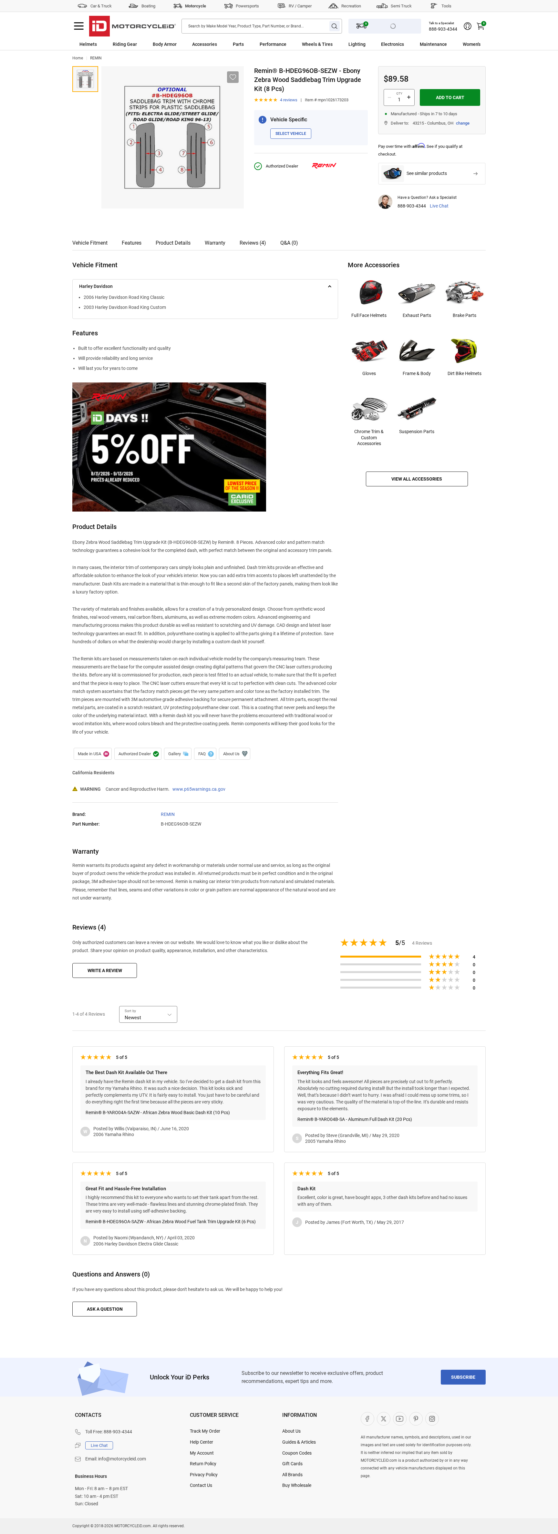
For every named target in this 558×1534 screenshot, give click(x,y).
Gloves (369, 373)
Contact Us (201, 1485)
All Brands (292, 1474)
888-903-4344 (443, 29)
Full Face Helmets (369, 315)
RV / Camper (300, 6)
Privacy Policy (204, 1474)
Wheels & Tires (317, 44)
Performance (273, 44)
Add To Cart (450, 97)
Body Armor (165, 44)
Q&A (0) (289, 243)
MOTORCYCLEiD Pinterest (416, 1419)
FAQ (205, 754)
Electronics (392, 44)
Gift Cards (292, 1463)
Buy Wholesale (296, 1485)
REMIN (96, 58)
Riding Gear (125, 44)
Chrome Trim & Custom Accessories (369, 437)
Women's (471, 44)
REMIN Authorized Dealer (137, 754)
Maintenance (433, 44)
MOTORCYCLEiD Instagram (432, 1419)
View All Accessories (416, 479)
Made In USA (93, 754)
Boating (148, 6)
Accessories (204, 44)
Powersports (247, 6)
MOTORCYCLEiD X (383, 1419)
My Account (202, 1453)
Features (131, 243)
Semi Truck (401, 6)
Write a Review (105, 970)
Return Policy (203, 1463)
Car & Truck (101, 6)
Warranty (215, 243)
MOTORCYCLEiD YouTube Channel (400, 1419)
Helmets (88, 44)
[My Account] (467, 26)
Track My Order (205, 1431)
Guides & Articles (299, 1442)
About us (234, 754)
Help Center (201, 1442)
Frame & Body (417, 373)
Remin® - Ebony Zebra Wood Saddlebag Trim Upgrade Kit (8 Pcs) (85, 79)
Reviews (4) (253, 243)
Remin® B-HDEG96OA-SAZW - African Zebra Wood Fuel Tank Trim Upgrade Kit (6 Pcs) (171, 1221)
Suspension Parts (416, 431)
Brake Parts (464, 315)
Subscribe (463, 1377)
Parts (238, 44)
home (77, 58)
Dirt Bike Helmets (464, 373)
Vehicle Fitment (90, 243)
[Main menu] (79, 26)
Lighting (357, 44)
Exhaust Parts (417, 315)
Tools (446, 6)
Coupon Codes (297, 1453)
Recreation (351, 6)
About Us (291, 1431)
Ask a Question (105, 1309)
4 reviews (288, 99)
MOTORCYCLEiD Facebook (367, 1419)
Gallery (177, 754)
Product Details (173, 243)
